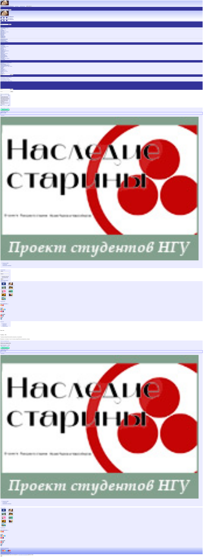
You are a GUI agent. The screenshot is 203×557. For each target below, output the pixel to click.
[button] (4, 303)
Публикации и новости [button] (2, 61)
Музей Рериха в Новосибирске (6, 77)
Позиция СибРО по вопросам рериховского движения (7, 264)
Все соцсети (2, 73)
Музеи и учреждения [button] (2, 75)
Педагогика (2, 52)
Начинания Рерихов (4, 39)
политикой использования (23, 554)
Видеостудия (2, 57)
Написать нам (5, 326)
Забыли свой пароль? (4, 280)
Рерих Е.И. (2, 31)
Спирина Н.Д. (3, 37)
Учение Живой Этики (4, 27)
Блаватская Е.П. (3, 30)
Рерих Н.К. (2, 32)
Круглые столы (3, 47)
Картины (2, 67)
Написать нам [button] (2, 549)
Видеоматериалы (3, 70)
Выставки (2, 48)
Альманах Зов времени (4, 65)
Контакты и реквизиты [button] (4, 548)
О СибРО (2, 45)
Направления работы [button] (2, 43)
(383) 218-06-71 (3, 8)
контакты (16, 6)
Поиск (10, 9)
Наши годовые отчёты (4, 46)
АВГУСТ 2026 (3, 112)
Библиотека (2, 66)
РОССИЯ (2, 72)
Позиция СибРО (3, 40)
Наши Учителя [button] (1, 26)
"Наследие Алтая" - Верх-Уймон (6, 80)
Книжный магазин (2, 85)
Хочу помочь (2, 59)
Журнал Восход (3, 64)
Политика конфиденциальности (5, 553)
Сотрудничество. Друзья (4, 58)
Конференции (2, 51)
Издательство (2, 54)
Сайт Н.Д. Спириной (4, 41)
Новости (2, 63)
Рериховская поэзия (4, 53)
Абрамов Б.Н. (2, 36)
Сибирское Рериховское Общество (5, 552)
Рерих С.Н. (2, 34)
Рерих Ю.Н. (2, 33)
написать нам (22, 6)
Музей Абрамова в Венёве (5, 79)
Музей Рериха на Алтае (4, 78)
